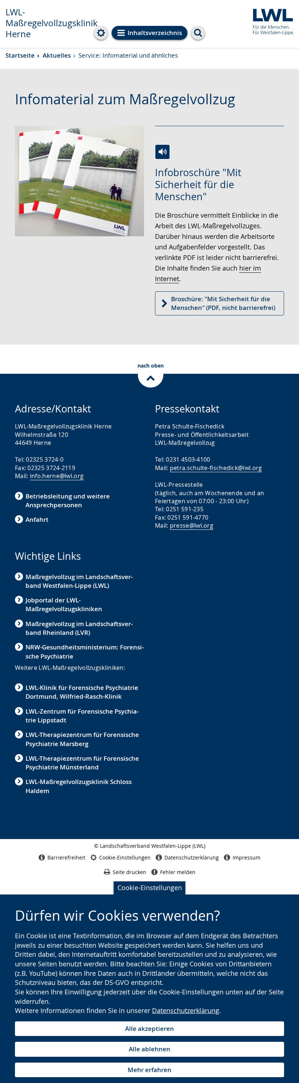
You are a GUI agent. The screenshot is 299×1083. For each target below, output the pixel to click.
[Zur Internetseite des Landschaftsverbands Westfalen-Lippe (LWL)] (270, 20)
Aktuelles (57, 55)
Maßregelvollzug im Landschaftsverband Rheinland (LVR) (79, 628)
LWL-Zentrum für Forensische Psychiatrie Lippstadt (82, 715)
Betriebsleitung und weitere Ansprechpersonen (68, 500)
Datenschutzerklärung (185, 1010)
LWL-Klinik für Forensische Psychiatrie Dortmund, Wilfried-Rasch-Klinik (82, 691)
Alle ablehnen (149, 1049)
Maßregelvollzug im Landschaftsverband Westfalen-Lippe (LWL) (79, 581)
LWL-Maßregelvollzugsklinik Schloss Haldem (79, 786)
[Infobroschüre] (162, 151)
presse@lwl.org (191, 525)
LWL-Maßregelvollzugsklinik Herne (51, 23)
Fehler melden (177, 872)
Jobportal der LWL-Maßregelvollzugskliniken (64, 604)
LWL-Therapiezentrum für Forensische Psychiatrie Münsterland (82, 762)
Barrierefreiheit (66, 857)
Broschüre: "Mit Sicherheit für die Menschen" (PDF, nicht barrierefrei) (223, 303)
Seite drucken (129, 872)
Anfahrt (37, 519)
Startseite (20, 55)
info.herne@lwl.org (57, 476)
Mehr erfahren (149, 1069)
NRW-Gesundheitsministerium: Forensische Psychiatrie (85, 651)
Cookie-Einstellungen (149, 887)
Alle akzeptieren (149, 1028)
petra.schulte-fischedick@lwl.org (216, 468)
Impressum (246, 857)
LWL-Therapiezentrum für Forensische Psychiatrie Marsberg (82, 739)
